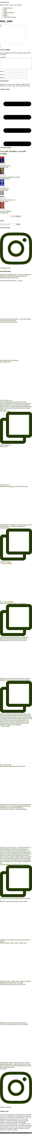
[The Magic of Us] (2, 185)
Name (2, 71)
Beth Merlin (5, 190)
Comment (3, 57)
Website (2, 77)
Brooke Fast (5, 212)
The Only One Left (5, 165)
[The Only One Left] (2, 162)
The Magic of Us (4, 188)
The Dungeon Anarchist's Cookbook (10, 177)
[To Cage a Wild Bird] (2, 208)
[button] (13, 34)
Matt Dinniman (6, 178)
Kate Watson (5, 201)
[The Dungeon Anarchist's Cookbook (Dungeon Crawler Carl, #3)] (2, 174)
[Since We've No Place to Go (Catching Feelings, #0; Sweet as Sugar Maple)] (2, 196)
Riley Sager (5, 167)
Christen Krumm (4, 2)
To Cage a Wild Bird (5, 211)
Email (2, 74)
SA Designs (25, 1133)
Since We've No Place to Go (7, 200)
